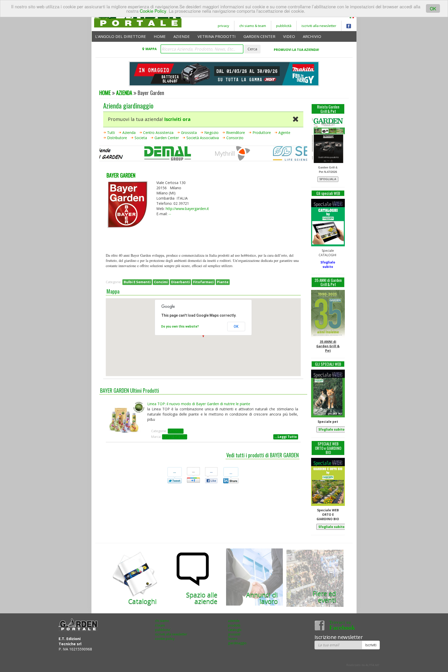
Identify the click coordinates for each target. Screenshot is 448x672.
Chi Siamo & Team (252, 25)
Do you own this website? (180, 326)
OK (433, 8)
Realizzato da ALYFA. (362, 665)
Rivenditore (235, 132)
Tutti (111, 132)
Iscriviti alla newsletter (171, 634)
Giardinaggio (237, 643)
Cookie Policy (153, 11)
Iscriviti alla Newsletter (319, 25)
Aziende (181, 36)
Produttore (262, 132)
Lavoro (232, 638)
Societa (141, 137)
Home (160, 36)
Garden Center (259, 36)
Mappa (150, 49)
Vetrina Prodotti (217, 36)
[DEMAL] (158, 154)
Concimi (161, 282)
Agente (284, 132)
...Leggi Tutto (286, 437)
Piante (222, 282)
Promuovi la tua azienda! (296, 49)
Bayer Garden (174, 437)
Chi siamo (162, 621)
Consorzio (234, 137)
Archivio (312, 36)
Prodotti (234, 625)
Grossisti (234, 634)
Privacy (223, 25)
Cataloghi (234, 630)
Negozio (211, 132)
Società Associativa (202, 137)
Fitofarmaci (203, 282)
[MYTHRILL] (223, 154)
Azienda (124, 93)
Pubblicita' (163, 630)
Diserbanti (180, 282)
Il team (160, 625)
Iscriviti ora (177, 119)
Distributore (117, 137)
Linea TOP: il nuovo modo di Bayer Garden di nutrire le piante (198, 403)
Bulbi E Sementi (137, 282)
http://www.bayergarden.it (187, 208)
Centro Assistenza (158, 132)
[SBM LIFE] (287, 154)
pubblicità (283, 25)
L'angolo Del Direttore (120, 36)
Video (289, 36)
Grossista (189, 132)
